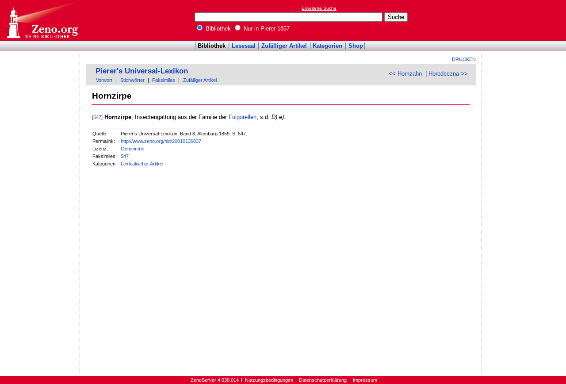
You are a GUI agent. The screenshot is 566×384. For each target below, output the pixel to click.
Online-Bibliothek (42, 20)
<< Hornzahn (405, 73)
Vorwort (104, 80)
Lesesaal (244, 45)
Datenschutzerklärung (323, 380)
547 (125, 156)
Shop (355, 45)
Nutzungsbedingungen (269, 380)
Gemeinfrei (132, 148)
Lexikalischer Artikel (142, 163)
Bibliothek (217, 28)
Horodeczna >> (448, 73)
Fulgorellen (242, 117)
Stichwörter (132, 80)
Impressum (365, 380)
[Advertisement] (525, 20)
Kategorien (327, 45)
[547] (97, 117)
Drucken (464, 59)
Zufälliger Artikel (284, 45)
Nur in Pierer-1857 (266, 28)
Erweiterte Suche (319, 8)
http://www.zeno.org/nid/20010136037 (161, 141)
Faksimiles (163, 80)
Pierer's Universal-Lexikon (142, 71)
